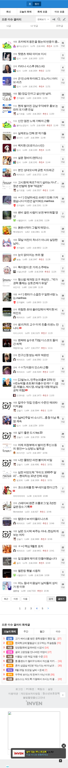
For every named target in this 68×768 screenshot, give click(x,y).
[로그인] (57, 3)
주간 (26, 631)
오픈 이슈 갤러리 (11, 19)
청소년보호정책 (51, 693)
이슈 (58, 631)
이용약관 (13, 693)
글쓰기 (64, 19)
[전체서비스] (64, 3)
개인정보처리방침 (30, 693)
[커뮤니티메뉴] (4, 4)
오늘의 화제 (10, 631)
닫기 (64, 746)
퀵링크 (41, 689)
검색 (51, 599)
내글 (8, 26)
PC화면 (30, 689)
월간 (42, 631)
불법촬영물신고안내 (34, 697)
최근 (6, 599)
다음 (25, 599)
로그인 (19, 689)
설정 (50, 689)
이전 (16, 599)
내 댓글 (34, 26)
